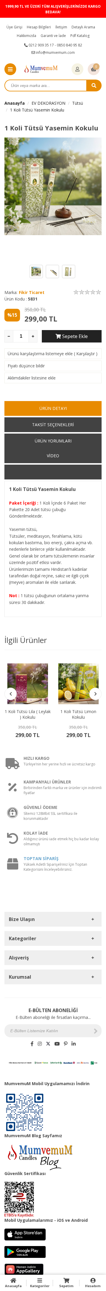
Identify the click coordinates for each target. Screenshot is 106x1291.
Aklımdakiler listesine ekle (32, 378)
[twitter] (48, 1043)
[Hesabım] (77, 69)
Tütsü (77, 103)
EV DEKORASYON (48, 103)
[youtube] (57, 1043)
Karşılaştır (85, 353)
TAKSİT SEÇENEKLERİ (53, 424)
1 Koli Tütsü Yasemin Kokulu (37, 110)
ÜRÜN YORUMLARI (53, 441)
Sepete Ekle (74, 336)
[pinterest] (65, 1043)
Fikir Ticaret (31, 292)
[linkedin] (73, 1043)
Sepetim (66, 1286)
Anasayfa (14, 103)
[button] (95, 694)
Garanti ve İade (53, 35)
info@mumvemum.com (55, 52)
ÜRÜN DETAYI (53, 408)
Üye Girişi (14, 27)
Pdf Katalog (80, 35)
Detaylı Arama (83, 27)
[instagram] (39, 1043)
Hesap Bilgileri (39, 27)
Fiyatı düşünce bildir (26, 366)
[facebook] (32, 1043)
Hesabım (92, 1286)
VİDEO (53, 455)
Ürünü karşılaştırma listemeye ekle (40, 353)
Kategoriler (39, 1286)
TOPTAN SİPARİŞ (41, 858)
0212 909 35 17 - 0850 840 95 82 (55, 45)
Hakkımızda (26, 35)
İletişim (61, 27)
